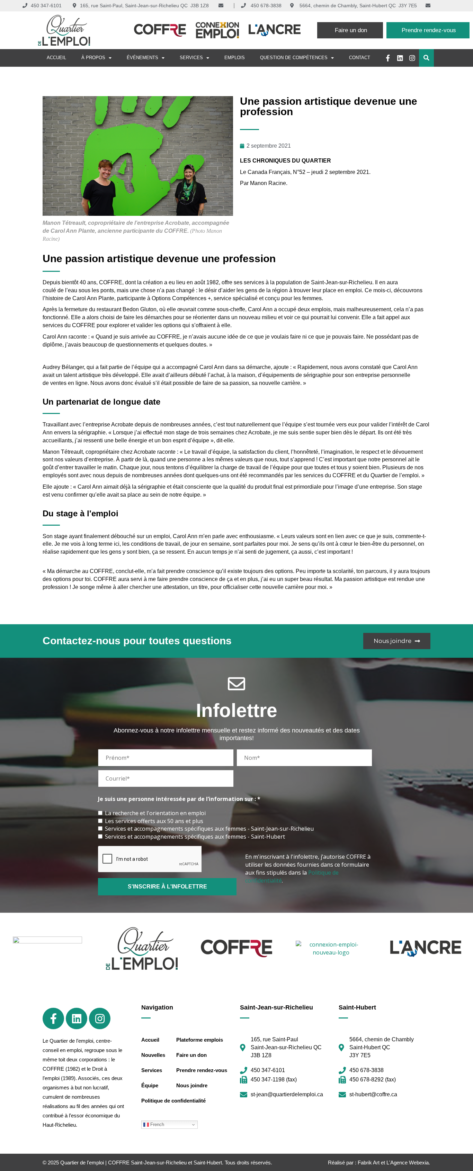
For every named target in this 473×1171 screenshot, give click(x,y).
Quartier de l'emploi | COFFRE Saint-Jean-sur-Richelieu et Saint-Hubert (141, 1162)
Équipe (149, 1085)
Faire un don (191, 1055)
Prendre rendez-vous (201, 1070)
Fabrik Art (369, 1162)
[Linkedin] (400, 58)
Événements (142, 57)
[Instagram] (412, 58)
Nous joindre (191, 1085)
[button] (426, 58)
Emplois (234, 57)
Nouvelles (153, 1055)
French (156, 1124)
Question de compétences (294, 57)
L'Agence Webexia (407, 1162)
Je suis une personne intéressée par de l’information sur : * (179, 799)
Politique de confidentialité (173, 1101)
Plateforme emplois (199, 1040)
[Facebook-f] (388, 58)
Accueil (56, 57)
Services (191, 57)
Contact (359, 57)
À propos (93, 57)
